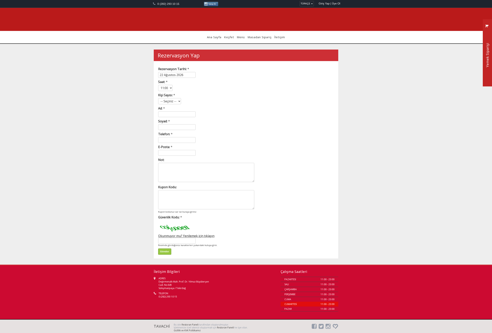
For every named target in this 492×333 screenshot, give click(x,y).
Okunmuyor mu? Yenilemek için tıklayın (186, 236)
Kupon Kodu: (167, 187)
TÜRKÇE (306, 3)
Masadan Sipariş (260, 37)
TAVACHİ (246, 19)
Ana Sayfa (214, 37)
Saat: (162, 82)
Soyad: (163, 121)
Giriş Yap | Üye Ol (329, 3)
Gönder (164, 251)
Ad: (160, 108)
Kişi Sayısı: (165, 95)
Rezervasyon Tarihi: (172, 69)
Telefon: (164, 134)
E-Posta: (164, 147)
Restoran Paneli (190, 324)
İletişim (279, 37)
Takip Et (212, 4)
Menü (241, 37)
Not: (161, 160)
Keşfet (229, 37)
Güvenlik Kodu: (169, 217)
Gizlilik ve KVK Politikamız (187, 330)
